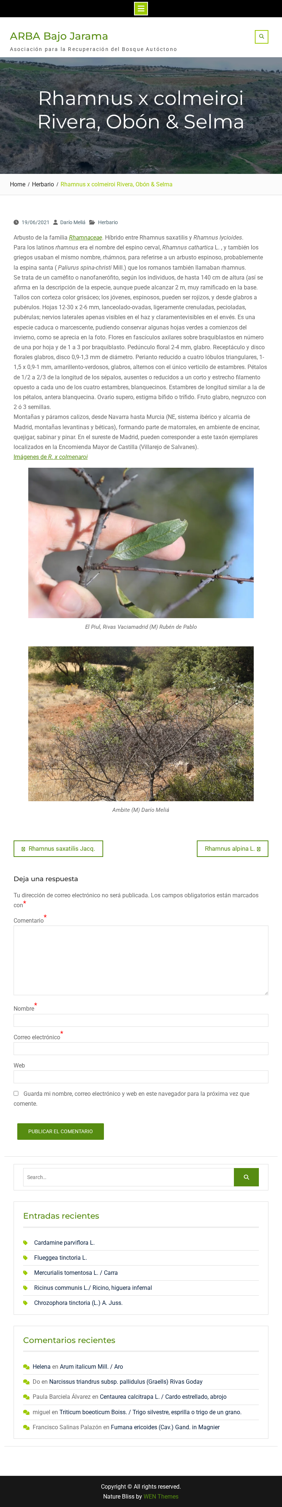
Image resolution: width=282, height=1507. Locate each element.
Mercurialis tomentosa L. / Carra (76, 1272)
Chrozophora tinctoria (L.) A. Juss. (78, 1302)
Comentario (29, 920)
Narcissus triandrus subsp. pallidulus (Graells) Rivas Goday (126, 1381)
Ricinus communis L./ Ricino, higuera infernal (93, 1287)
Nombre (24, 1008)
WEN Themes (161, 1496)
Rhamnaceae (85, 237)
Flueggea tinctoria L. (60, 1257)
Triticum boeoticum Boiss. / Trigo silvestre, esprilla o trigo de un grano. (150, 1412)
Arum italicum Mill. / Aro (91, 1366)
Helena (42, 1366)
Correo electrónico (37, 1037)
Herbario (108, 222)
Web (19, 1065)
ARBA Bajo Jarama (59, 36)
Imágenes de (51, 456)
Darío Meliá (73, 222)
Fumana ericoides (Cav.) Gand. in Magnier (165, 1427)
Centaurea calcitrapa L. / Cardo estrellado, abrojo (163, 1396)
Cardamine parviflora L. (64, 1242)
